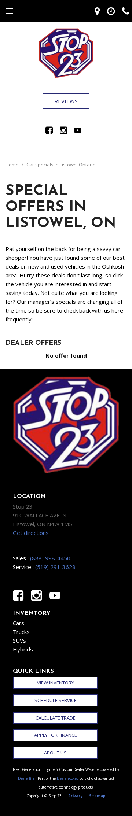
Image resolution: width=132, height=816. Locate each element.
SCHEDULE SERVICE (55, 700)
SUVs (19, 640)
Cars (18, 623)
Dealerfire (26, 778)
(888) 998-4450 (50, 558)
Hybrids (23, 649)
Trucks (21, 631)
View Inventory (55, 682)
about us (55, 752)
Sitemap (97, 795)
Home (13, 164)
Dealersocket (67, 778)
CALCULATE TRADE (56, 718)
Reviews (66, 101)
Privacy (75, 795)
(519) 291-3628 (55, 567)
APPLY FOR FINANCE (55, 735)
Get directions (31, 532)
